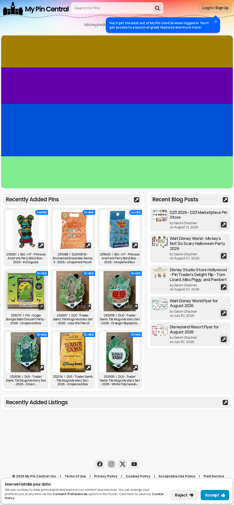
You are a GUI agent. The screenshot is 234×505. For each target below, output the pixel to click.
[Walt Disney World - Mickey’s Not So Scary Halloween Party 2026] (190, 248)
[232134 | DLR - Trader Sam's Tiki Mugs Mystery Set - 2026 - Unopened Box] (72, 352)
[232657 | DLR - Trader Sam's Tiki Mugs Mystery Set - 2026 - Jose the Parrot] (72, 291)
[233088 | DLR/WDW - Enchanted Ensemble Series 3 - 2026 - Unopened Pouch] (72, 230)
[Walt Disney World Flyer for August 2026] (190, 308)
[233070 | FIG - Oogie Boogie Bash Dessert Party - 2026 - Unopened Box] (25, 291)
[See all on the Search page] (72, 199)
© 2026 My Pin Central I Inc (34, 476)
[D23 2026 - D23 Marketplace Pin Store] (190, 220)
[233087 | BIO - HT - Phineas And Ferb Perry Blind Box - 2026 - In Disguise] (25, 230)
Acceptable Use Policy (177, 476)
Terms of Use (75, 476)
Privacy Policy (105, 476)
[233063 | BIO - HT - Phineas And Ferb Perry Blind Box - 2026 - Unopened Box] (119, 230)
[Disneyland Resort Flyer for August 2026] (190, 334)
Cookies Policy (138, 476)
